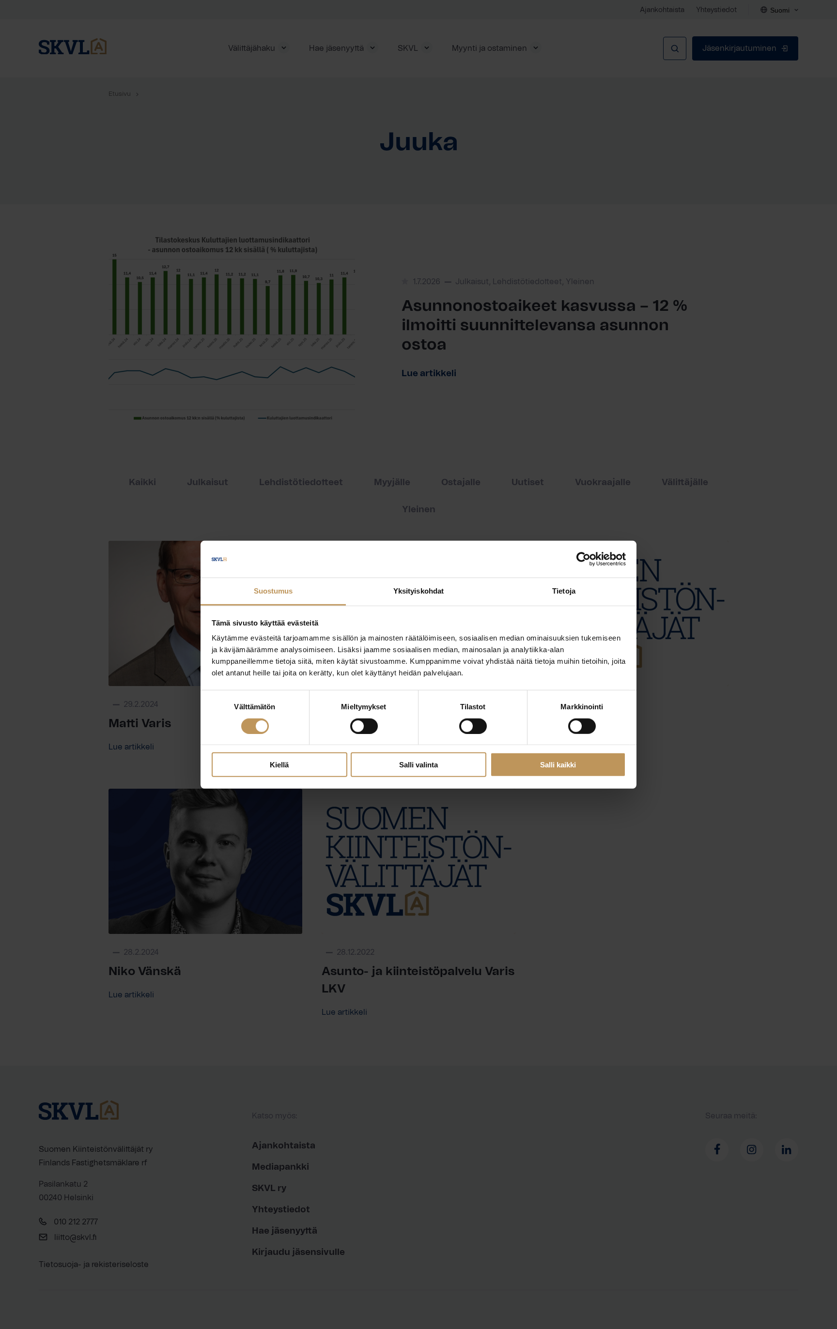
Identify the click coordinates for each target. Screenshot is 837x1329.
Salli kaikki (558, 765)
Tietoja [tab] (563, 591)
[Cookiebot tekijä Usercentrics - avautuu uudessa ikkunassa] (583, 559)
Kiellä (279, 765)
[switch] (364, 725)
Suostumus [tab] (273, 591)
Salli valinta (418, 765)
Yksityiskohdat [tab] (418, 591)
